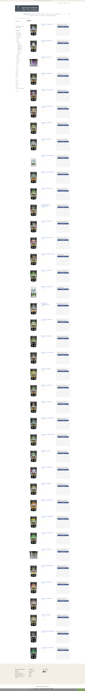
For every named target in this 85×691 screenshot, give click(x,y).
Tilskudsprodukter (19, 46)
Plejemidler (30, 673)
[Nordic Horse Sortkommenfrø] (33, 637)
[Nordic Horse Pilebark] (33, 555)
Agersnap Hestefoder (42, 686)
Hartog (17, 62)
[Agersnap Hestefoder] (42, 8)
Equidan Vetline (18, 58)
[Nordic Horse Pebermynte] (33, 538)
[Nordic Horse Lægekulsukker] (33, 424)
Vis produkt (63, 26)
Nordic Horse (18, 42)
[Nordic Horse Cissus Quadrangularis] (33, 210)
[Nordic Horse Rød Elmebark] (33, 571)
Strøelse (17, 74)
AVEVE (17, 38)
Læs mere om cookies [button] (26, 689)
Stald (16, 73)
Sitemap (16, 677)
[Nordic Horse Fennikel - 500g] (33, 260)
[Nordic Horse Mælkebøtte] (33, 522)
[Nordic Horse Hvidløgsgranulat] (33, 309)
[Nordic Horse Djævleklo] (33, 227)
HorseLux (17, 41)
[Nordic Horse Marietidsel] (33, 473)
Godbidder (18, 54)
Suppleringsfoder (19, 45)
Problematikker (18, 35)
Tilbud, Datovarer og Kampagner (20, 88)
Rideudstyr (17, 70)
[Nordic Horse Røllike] (33, 620)
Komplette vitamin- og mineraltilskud (20, 48)
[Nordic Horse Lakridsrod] (33, 391)
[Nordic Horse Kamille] (33, 374)
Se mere (30, 676)
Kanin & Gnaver (18, 80)
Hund (16, 77)
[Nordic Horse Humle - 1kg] (33, 292)
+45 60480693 (20, 673)
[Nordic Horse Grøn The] (33, 276)
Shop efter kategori (18, 34)
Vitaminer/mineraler (19, 50)
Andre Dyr (17, 84)
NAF (16, 65)
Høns (16, 81)
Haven (16, 85)
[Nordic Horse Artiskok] (33, 63)
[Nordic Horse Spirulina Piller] (33, 653)
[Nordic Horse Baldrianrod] (33, 79)
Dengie (17, 59)
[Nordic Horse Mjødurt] (33, 489)
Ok (80, 689)
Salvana (17, 66)
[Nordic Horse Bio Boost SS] (33, 112)
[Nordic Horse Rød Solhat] (33, 588)
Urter (18, 51)
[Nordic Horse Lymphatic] (33, 407)
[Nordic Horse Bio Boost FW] (33, 95)
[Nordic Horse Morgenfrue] (33, 506)
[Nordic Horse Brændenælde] (33, 161)
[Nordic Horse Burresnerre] (33, 194)
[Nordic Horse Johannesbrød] (33, 358)
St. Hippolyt (17, 55)
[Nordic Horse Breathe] (33, 145)
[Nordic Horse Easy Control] (33, 243)
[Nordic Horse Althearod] (33, 46)
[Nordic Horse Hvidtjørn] (33, 325)
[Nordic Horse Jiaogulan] (33, 342)
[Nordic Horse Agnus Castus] (33, 30)
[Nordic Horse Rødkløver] (33, 604)
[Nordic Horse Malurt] (33, 456)
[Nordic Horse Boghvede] (33, 128)
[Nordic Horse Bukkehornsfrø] (33, 178)
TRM (17, 69)
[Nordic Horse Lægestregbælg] (33, 440)
